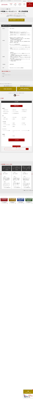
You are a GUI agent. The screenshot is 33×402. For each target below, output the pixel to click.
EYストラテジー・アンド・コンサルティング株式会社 (16, 67)
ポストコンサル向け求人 (15, 111)
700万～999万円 (14, 117)
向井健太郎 (17, 95)
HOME (1, 13)
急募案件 (14, 126)
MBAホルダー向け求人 (6, 111)
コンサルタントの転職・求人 (6, 13)
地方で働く (4, 126)
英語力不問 (14, 124)
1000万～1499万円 (24, 117)
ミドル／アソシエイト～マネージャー (16, 131)
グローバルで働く (24, 124)
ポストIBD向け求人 (24, 111)
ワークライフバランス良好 (6, 124)
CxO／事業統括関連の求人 (16, 113)
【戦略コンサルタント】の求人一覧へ (28, 190)
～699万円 (4, 117)
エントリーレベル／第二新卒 (6, 130)
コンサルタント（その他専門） (13, 13)
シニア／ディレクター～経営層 (25, 130)
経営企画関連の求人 (5, 113)
